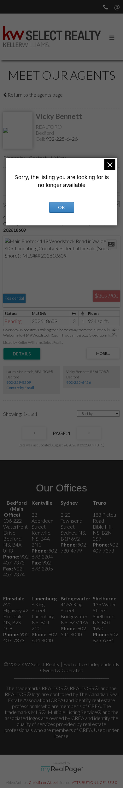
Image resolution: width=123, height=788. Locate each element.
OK (61, 207)
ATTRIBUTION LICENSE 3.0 (94, 782)
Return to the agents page (35, 95)
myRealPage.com (61, 769)
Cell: (41, 139)
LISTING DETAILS (21, 354)
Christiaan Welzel (43, 782)
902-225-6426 (62, 139)
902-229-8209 (18, 382)
